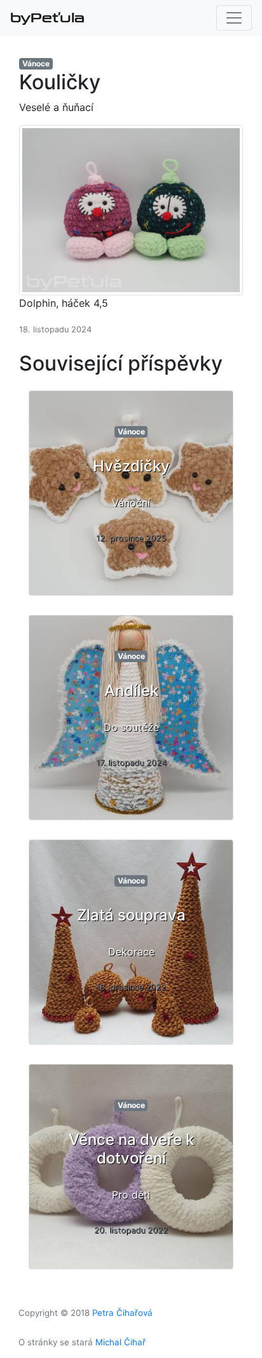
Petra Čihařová (122, 1313)
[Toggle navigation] (234, 18)
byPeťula (47, 18)
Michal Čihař (120, 1342)
